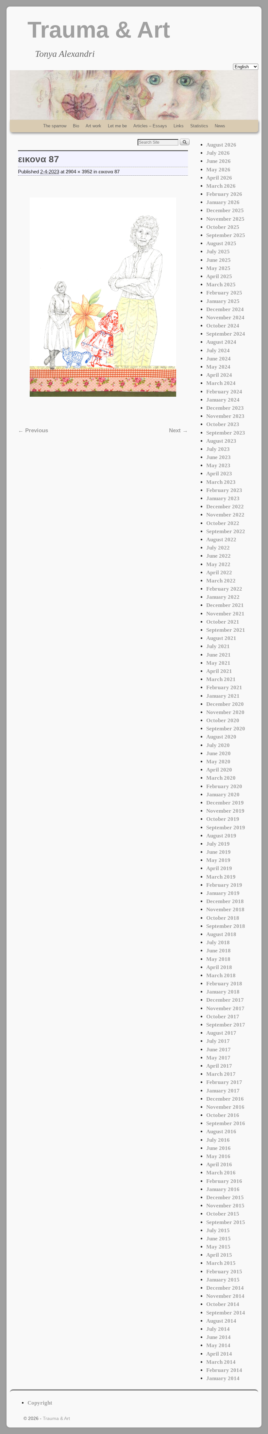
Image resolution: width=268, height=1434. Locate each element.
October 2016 (222, 1115)
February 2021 (224, 687)
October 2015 (222, 1214)
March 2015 (221, 1263)
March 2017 (221, 1074)
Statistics (199, 125)
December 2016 (225, 1099)
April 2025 (219, 276)
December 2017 (225, 1000)
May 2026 (218, 170)
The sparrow (54, 125)
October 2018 (222, 918)
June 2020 (218, 753)
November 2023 (225, 416)
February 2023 (224, 490)
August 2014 (221, 1321)
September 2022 (225, 531)
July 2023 (218, 449)
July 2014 (218, 1329)
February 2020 (224, 786)
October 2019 (222, 819)
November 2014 (225, 1296)
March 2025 (221, 284)
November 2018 (225, 909)
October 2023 (222, 424)
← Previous (33, 430)
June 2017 (218, 1049)
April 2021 (219, 671)
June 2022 (218, 556)
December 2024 (225, 309)
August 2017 (221, 1033)
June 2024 (218, 359)
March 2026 (221, 186)
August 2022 (221, 539)
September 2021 (225, 630)
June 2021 (218, 655)
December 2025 (225, 210)
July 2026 (218, 153)
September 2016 (225, 1123)
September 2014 (225, 1313)
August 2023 (221, 441)
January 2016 (223, 1189)
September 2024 (225, 334)
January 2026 (223, 202)
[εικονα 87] (103, 297)
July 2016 (218, 1140)
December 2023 (225, 408)
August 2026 (221, 145)
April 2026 (219, 178)
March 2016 (221, 1173)
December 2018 (225, 901)
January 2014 (223, 1378)
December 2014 (225, 1288)
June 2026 (218, 161)
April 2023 (219, 473)
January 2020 (223, 794)
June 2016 (218, 1148)
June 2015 (218, 1238)
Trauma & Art (98, 29)
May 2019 (218, 860)
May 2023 (218, 465)
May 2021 (218, 663)
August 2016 (221, 1131)
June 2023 (218, 457)
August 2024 (221, 342)
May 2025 (218, 268)
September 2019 (225, 827)
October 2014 (222, 1304)
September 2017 (225, 1025)
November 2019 (225, 811)
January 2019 (223, 893)
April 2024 (219, 375)
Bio (76, 125)
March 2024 (221, 383)
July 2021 (218, 646)
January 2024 (223, 400)
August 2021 (221, 638)
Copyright (39, 1403)
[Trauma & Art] (134, 95)
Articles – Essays (150, 125)
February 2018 (224, 983)
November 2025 (225, 219)
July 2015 (218, 1230)
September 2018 (225, 926)
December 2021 (225, 605)
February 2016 (224, 1181)
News (220, 125)
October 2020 (222, 720)
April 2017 (219, 1066)
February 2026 (224, 194)
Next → (178, 430)
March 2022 (221, 581)
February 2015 (224, 1271)
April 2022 (219, 572)
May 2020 (218, 761)
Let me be (117, 125)
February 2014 (224, 1370)
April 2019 (219, 868)
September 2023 (225, 433)
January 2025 (223, 301)
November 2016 (225, 1107)
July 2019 (218, 844)
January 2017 (223, 1091)
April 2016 (219, 1164)
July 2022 (218, 548)
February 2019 (224, 885)
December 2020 (225, 704)
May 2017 (218, 1058)
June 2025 (218, 260)
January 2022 (223, 597)
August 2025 (221, 243)
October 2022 (222, 523)
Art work (93, 125)
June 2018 (218, 951)
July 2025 (218, 251)
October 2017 (222, 1016)
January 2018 (223, 992)
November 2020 (225, 712)
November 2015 (225, 1206)
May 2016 (218, 1156)
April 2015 (219, 1255)
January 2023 (223, 498)
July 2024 (218, 350)
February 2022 (224, 589)
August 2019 (221, 836)
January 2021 (223, 696)
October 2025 (222, 227)
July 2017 (218, 1041)
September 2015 (225, 1222)
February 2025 (224, 293)
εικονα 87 (109, 171)
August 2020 (221, 737)
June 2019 (218, 852)
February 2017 (224, 1082)
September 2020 (225, 728)
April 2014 (219, 1354)
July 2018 (218, 942)
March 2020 (221, 778)
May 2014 (218, 1345)
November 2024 (225, 317)
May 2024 (218, 367)
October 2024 (222, 326)
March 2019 (221, 877)
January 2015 (223, 1280)
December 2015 (225, 1197)
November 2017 (225, 1008)
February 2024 (224, 392)
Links (179, 125)
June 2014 (218, 1337)
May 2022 (218, 564)
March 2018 (221, 975)
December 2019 (225, 803)
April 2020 (219, 770)
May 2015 (218, 1247)
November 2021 (225, 614)
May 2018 (218, 959)
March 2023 (221, 482)
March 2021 (221, 679)
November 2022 (225, 515)
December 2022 (225, 506)
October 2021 (222, 622)
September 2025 (225, 235)
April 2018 (219, 967)
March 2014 (221, 1362)
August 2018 (221, 934)
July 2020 (218, 745)
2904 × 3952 (79, 171)
